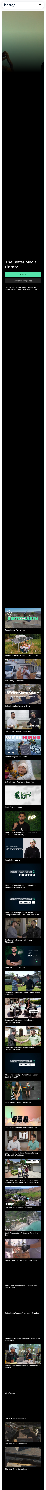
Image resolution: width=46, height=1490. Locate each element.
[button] (40, 5)
